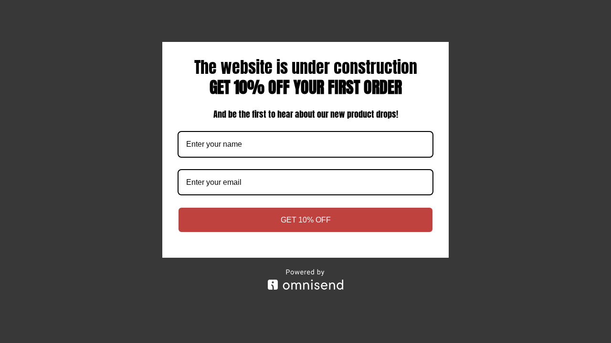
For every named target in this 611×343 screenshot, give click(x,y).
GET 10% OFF (306, 220)
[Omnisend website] (305, 279)
